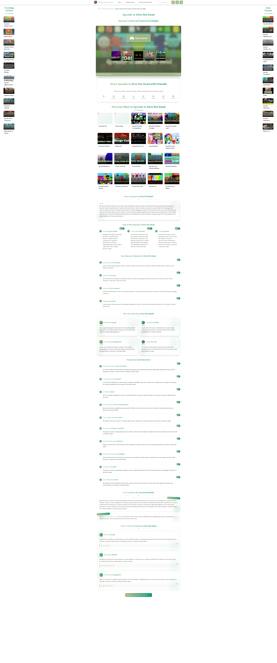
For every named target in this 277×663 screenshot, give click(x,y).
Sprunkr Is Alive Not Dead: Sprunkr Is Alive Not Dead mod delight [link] (130, 8)
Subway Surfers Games (145, 2)
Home (119, 2)
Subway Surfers (130, 2)
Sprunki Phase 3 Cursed (111, 516)
